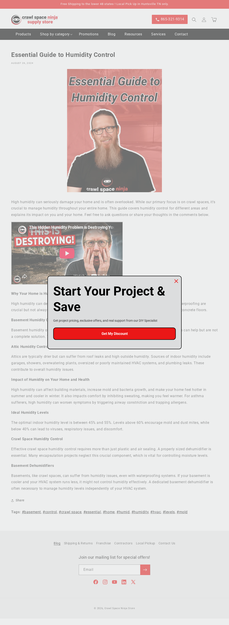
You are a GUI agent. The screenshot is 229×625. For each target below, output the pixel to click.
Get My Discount (115, 334)
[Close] (176, 281)
